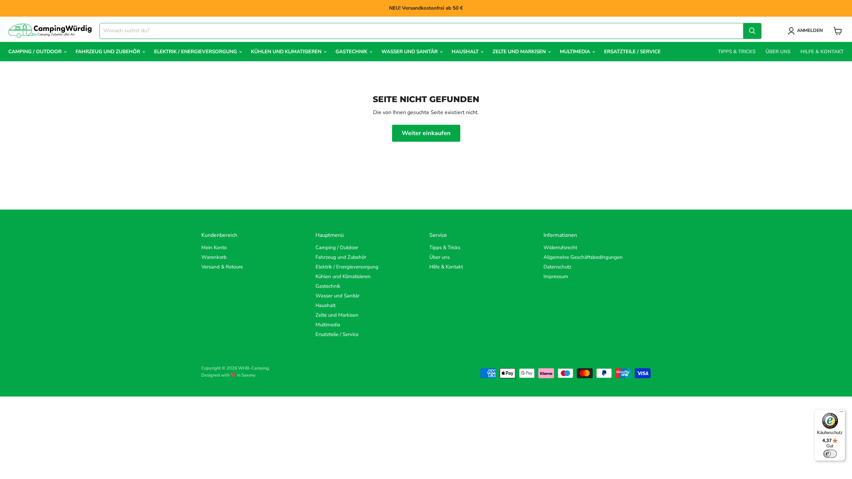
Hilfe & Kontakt (822, 51)
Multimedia (575, 51)
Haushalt (466, 51)
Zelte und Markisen (520, 51)
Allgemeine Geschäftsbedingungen (583, 257)
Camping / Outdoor (35, 51)
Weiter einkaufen (426, 133)
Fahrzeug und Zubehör (108, 51)
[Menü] (841, 413)
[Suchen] (752, 31)
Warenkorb (214, 257)
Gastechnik (352, 51)
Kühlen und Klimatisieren (287, 51)
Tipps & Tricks (736, 51)
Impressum (555, 276)
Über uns (777, 51)
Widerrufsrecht (560, 247)
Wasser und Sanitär (410, 51)
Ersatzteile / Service (632, 51)
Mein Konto (214, 247)
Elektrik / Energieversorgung (196, 51)
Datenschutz (557, 266)
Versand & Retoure (222, 266)
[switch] (830, 454)
